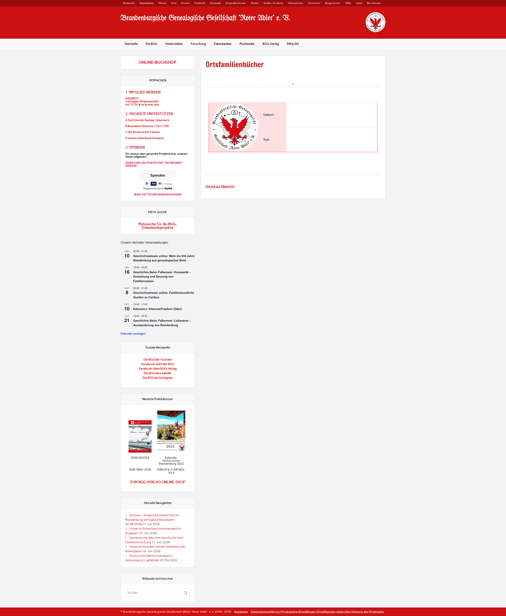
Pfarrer (162, 3)
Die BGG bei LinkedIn (158, 373)
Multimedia (247, 44)
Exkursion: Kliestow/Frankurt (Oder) (157, 309)
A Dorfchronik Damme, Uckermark (147, 120)
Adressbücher (295, 3)
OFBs (348, 3)
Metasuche (129, 3)
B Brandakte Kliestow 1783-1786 (147, 126)
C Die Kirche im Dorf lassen (142, 132)
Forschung (198, 44)
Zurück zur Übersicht (220, 186)
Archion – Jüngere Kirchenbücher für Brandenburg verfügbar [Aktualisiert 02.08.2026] (152, 519)
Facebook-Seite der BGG (157, 364)
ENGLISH (293, 44)
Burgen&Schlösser (236, 3)
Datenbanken (223, 44)
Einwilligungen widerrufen (334, 611)
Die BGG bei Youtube (157, 359)
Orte (174, 3)
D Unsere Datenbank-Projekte (144, 138)
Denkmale (215, 3)
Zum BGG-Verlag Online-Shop (157, 482)
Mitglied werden (144, 92)
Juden (359, 3)
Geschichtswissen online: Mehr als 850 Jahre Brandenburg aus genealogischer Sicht (163, 258)
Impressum (241, 611)
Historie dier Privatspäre (368, 611)
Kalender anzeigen (133, 333)
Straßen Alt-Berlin (273, 3)
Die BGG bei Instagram (158, 378)
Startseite (131, 44)
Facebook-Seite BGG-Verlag (158, 368)
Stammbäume (147, 3)
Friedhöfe (199, 3)
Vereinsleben (174, 44)
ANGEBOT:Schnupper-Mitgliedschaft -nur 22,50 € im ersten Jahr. (142, 101)
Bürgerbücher (332, 3)
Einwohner (314, 3)
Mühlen (255, 3)
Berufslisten (374, 3)
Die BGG (151, 44)
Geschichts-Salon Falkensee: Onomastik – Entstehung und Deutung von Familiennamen (162, 276)
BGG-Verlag (270, 44)
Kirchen (185, 3)
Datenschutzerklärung (265, 611)
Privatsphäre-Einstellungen (298, 611)
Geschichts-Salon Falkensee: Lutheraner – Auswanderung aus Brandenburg (162, 322)
